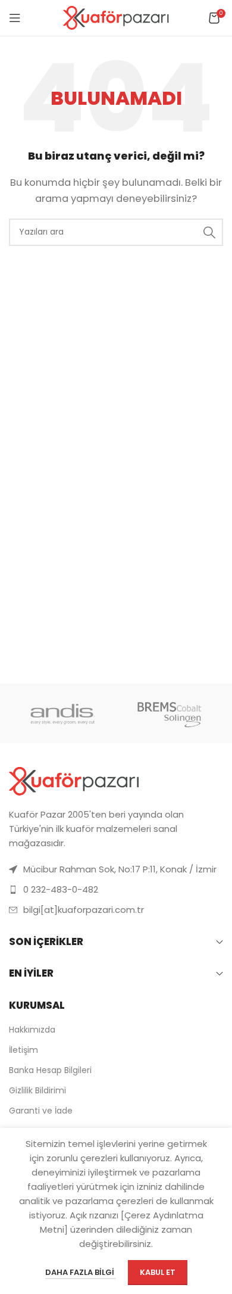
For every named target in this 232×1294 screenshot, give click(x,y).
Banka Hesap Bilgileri (50, 1070)
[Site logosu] (116, 17)
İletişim (23, 1050)
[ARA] (209, 232)
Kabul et (157, 1272)
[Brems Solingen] (169, 713)
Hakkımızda (32, 1030)
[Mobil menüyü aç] (15, 18)
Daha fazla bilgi (80, 1272)
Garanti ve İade (41, 1111)
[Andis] (62, 713)
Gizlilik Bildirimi (37, 1090)
